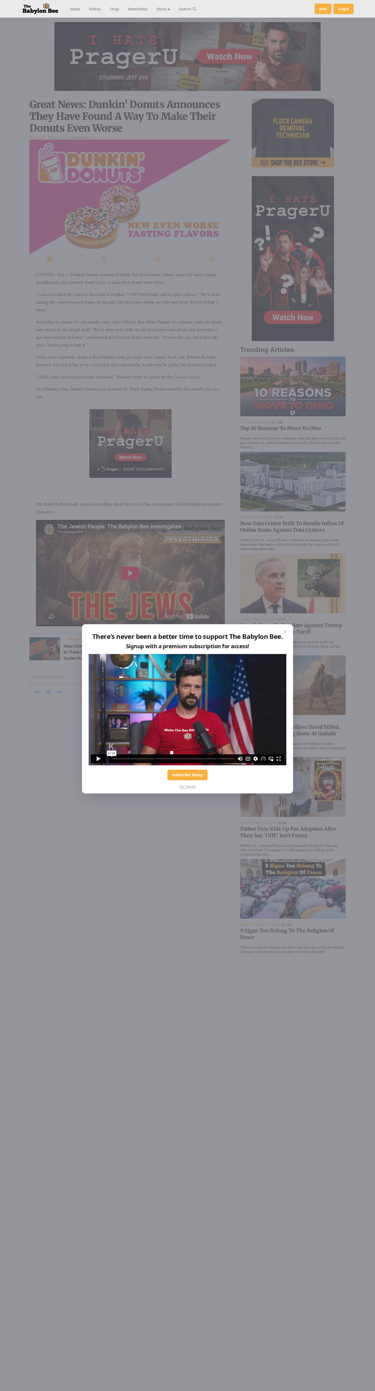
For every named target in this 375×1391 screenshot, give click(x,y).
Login (343, 8)
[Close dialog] (285, 632)
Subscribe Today (187, 774)
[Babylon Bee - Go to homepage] (40, 8)
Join (323, 8)
